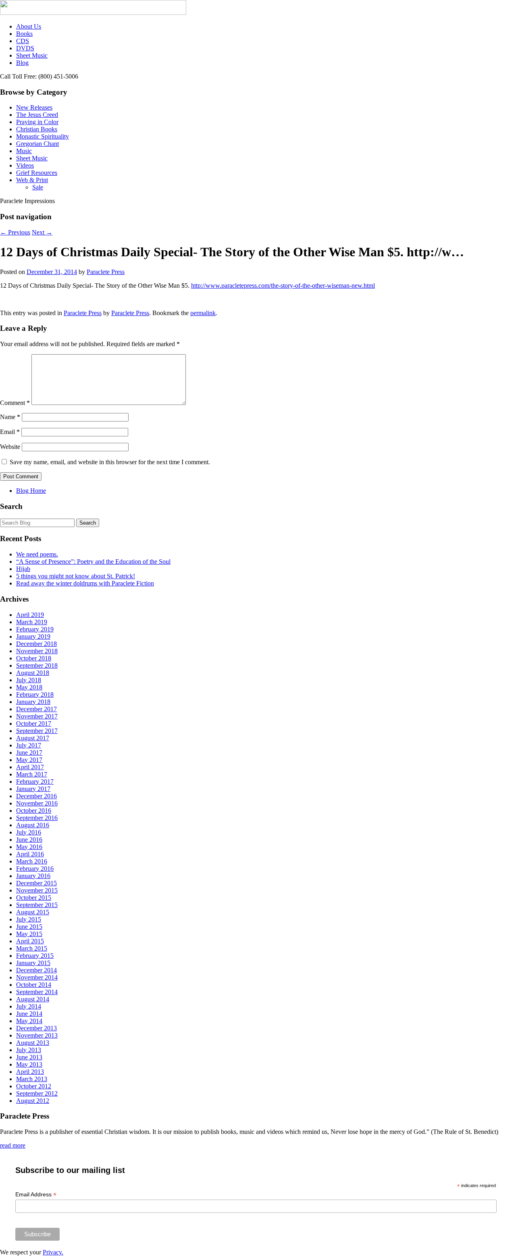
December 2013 (36, 1028)
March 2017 (31, 774)
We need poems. (37, 554)
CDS (22, 40)
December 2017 (36, 709)
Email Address (35, 1194)
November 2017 (37, 716)
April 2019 (30, 614)
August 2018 (32, 672)
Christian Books (36, 129)
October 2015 (33, 897)
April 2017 (30, 767)
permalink (203, 312)
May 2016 (29, 846)
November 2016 (37, 803)
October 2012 (33, 1086)
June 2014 (29, 1013)
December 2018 (36, 643)
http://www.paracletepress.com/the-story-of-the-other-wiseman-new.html (283, 285)
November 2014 (37, 977)
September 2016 (37, 817)
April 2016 (30, 854)
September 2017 (37, 730)
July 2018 (28, 680)
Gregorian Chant (37, 143)
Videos (25, 165)
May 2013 (29, 1064)
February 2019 (35, 629)
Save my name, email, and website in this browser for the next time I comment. (110, 462)
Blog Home (31, 490)
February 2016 (35, 868)
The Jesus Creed (37, 114)
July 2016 (28, 832)
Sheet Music (32, 55)
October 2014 (33, 984)
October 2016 (33, 810)
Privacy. (53, 1252)
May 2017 (29, 759)
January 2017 (33, 788)
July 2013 (28, 1049)
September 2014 (37, 991)
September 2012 (37, 1093)
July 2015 (28, 919)
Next (42, 232)
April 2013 (30, 1071)
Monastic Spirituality (42, 136)
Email (10, 431)
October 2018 (33, 658)
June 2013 (29, 1057)
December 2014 (36, 970)
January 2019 (33, 636)
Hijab (23, 568)
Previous (15, 232)
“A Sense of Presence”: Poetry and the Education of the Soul (93, 561)
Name (10, 416)
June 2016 (29, 839)
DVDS (25, 48)
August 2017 (32, 738)
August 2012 (32, 1100)
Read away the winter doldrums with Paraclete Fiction (85, 583)
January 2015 (33, 962)
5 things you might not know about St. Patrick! (75, 576)
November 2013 (37, 1035)
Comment (15, 402)
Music (24, 150)
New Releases (34, 107)
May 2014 (29, 1020)
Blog (22, 62)
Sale (37, 187)
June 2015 (29, 926)
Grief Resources (36, 172)
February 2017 (35, 781)
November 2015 (37, 890)
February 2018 (35, 694)
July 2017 (28, 745)
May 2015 (29, 933)
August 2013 (32, 1042)
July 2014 (28, 1006)
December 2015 (36, 883)
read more (12, 1145)
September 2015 (37, 904)
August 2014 (32, 999)
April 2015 (30, 941)
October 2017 (33, 723)
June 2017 (29, 752)
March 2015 (31, 948)
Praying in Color (37, 121)
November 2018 (37, 651)
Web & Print (32, 179)
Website (10, 446)
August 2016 (32, 825)
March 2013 (31, 1078)
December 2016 (36, 796)
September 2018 (37, 665)
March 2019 (31, 622)
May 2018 (29, 687)
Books (24, 33)
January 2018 (33, 701)
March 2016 (31, 861)
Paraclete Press (106, 271)
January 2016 (33, 875)
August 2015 (32, 912)
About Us (28, 26)
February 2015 (35, 955)
